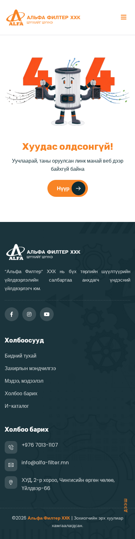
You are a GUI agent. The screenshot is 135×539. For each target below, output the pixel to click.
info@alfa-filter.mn (45, 462)
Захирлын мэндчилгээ (30, 368)
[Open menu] (123, 17)
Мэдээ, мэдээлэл (24, 381)
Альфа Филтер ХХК (49, 518)
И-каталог (17, 406)
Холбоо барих (21, 393)
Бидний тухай (20, 355)
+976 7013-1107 (40, 445)
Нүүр (63, 188)
